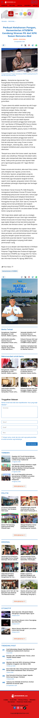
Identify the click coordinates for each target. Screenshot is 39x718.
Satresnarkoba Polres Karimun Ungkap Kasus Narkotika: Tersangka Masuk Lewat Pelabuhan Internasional (29, 558)
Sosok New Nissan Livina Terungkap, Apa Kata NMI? (24, 621)
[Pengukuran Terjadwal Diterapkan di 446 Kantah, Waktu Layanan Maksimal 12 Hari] (9, 363)
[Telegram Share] (32, 45)
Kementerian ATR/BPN (9, 271)
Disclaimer (11, 702)
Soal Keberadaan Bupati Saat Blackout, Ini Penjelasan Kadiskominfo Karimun (20, 650)
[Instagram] (18, 708)
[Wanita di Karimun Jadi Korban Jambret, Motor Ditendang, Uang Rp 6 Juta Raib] (29, 584)
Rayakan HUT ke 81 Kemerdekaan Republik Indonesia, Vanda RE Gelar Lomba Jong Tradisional (24, 458)
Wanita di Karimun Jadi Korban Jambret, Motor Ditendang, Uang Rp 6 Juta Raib (28, 592)
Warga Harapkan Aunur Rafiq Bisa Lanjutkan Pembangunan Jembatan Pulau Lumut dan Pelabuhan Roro (29, 526)
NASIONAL (22, 39)
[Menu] (2, 2)
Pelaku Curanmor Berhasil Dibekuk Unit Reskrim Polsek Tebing (28, 575)
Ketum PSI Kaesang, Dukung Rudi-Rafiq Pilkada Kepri (8, 526)
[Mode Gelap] (32, 2)
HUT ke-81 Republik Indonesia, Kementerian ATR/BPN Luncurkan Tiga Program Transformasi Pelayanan (23, 477)
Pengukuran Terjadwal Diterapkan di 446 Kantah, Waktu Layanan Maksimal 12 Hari (9, 334)
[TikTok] (24, 707)
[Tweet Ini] (25, 45)
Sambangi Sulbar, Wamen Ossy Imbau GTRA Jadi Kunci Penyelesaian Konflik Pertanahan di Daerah (8, 347)
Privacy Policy (23, 700)
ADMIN (15, 39)
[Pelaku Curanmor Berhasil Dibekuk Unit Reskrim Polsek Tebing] (29, 567)
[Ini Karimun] (10, 2)
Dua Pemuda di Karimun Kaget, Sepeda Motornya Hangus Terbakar (19, 676)
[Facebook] (14, 708)
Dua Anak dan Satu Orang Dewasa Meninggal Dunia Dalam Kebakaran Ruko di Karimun (21, 669)
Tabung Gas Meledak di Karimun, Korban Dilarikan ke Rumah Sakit (20, 682)
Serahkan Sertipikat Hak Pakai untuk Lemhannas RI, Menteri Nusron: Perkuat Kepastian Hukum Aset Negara (29, 347)
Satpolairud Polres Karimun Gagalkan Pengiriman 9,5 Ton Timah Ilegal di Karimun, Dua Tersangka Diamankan (9, 575)
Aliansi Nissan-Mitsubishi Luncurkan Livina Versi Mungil (24, 629)
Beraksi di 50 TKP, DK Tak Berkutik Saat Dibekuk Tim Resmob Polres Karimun (9, 592)
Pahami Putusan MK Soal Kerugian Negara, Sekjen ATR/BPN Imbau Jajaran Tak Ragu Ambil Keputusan (29, 340)
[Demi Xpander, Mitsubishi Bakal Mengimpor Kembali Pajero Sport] (5, 614)
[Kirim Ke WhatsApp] (36, 45)
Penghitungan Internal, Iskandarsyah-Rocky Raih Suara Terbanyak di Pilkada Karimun (29, 509)
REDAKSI (32, 700)
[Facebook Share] (21, 45)
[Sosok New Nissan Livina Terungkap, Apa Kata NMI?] (5, 622)
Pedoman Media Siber (24, 702)
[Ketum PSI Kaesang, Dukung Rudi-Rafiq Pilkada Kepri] (9, 518)
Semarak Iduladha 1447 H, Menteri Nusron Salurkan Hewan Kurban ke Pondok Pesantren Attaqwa (29, 334)
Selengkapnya (19, 486)
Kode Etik (13, 700)
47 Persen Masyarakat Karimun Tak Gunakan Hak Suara (8, 509)
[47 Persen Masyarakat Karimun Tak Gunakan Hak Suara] (9, 501)
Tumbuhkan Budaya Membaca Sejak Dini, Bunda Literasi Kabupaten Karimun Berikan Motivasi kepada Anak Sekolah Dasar (24, 467)
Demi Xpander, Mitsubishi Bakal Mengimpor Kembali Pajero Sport (23, 612)
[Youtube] (21, 708)
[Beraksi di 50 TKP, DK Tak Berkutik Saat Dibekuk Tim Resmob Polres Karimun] (9, 584)
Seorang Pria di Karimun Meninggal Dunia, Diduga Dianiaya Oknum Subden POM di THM (9, 558)
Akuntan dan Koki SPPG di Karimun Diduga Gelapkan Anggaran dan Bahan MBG (20, 663)
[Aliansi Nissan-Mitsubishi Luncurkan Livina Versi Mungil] (5, 631)
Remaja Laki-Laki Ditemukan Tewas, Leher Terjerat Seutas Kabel (20, 656)
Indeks (6, 700)
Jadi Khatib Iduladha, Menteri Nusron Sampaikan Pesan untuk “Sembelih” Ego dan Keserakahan (9, 340)
